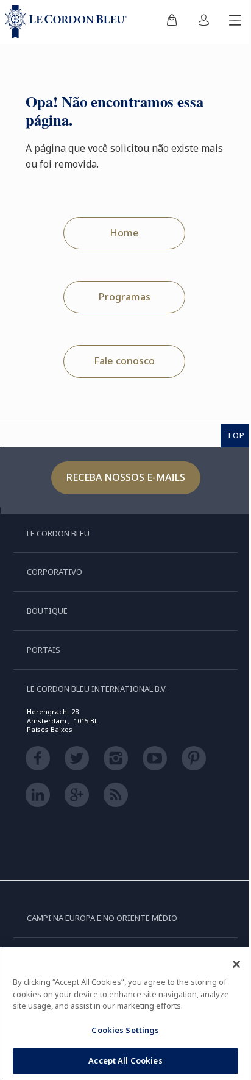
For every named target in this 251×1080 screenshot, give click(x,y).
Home (124, 233)
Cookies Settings (125, 1030)
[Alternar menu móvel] (235, 22)
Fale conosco (124, 361)
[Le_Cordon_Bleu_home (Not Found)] (68, 22)
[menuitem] (172, 22)
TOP (236, 435)
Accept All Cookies (125, 1060)
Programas (124, 297)
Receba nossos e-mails (125, 477)
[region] (125, 1013)
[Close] (236, 964)
